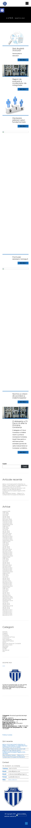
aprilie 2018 (6, 607)
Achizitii (4, 632)
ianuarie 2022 (6, 581)
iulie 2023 (5, 558)
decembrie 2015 (7, 615)
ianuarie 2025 (6, 535)
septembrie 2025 (7, 524)
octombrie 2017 (7, 612)
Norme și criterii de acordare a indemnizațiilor (19, 396)
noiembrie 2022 (7, 569)
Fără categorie (6, 639)
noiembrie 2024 (7, 537)
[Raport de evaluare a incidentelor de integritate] (15, 70)
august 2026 (6, 511)
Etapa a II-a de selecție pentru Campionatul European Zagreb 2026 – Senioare (14, 491)
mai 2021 (5, 591)
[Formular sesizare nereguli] (15, 192)
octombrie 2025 (7, 523)
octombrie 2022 (7, 570)
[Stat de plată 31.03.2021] (15, 38)
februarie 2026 (7, 519)
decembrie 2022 (7, 568)
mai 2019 (5, 602)
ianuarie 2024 (6, 551)
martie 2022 (6, 580)
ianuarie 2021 (6, 595)
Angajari (5, 633)
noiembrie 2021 (7, 583)
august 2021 (6, 587)
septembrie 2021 (7, 586)
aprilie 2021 (6, 593)
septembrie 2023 (7, 556)
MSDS (4, 642)
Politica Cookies (7, 735)
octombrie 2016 (7, 614)
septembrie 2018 (7, 606)
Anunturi (5, 634)
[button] (2, 10)
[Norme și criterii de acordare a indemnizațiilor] (15, 329)
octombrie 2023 (7, 555)
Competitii (5, 636)
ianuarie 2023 (6, 566)
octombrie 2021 (7, 585)
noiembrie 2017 (7, 611)
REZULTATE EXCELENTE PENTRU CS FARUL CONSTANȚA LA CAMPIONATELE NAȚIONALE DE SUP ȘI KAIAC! (14, 485)
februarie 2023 (7, 565)
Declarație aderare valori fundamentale (19, 120)
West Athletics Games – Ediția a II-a (13, 493)
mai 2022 (5, 577)
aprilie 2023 (6, 562)
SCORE (4, 649)
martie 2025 (6, 532)
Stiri (3, 651)
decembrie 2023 (7, 552)
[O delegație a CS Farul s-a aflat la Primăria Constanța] (15, 412)
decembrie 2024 (7, 536)
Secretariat (5, 650)
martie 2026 (6, 518)
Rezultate (5, 646)
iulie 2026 (5, 513)
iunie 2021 (5, 590)
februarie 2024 (7, 549)
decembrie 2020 (7, 597)
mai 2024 (5, 545)
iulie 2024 (5, 543)
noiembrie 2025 (7, 522)
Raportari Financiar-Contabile (11, 643)
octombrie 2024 (7, 539)
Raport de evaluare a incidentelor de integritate (19, 82)
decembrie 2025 (7, 520)
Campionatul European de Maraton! (13, 495)
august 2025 (6, 526)
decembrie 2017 (7, 610)
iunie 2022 (5, 576)
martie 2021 (6, 594)
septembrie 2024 (7, 540)
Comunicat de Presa (8, 637)
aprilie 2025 (6, 531)
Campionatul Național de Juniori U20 (13, 488)
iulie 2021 (5, 589)
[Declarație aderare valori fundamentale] (15, 104)
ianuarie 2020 (6, 599)
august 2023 (6, 557)
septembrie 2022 (7, 572)
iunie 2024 (5, 544)
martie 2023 (6, 564)
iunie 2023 (5, 560)
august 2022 (6, 573)
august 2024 (6, 541)
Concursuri (5, 638)
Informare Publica (8, 641)
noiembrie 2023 (7, 553)
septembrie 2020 (7, 598)
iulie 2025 (5, 527)
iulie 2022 (5, 574)
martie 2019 (6, 604)
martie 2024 (6, 548)
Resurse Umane (7, 645)
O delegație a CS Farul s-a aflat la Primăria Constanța (20, 424)
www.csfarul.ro (12, 780)
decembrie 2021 (7, 582)
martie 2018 (6, 608)
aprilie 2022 (6, 578)
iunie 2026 (5, 514)
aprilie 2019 (6, 603)
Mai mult (23, 60)
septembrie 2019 (7, 601)
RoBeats (5, 647)
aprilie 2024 (6, 547)
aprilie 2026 (6, 516)
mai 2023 (5, 561)
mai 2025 (5, 530)
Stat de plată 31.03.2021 (18, 49)
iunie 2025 (5, 528)
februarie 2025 (7, 534)
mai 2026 (5, 515)
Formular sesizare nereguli (20, 258)
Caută (4, 463)
